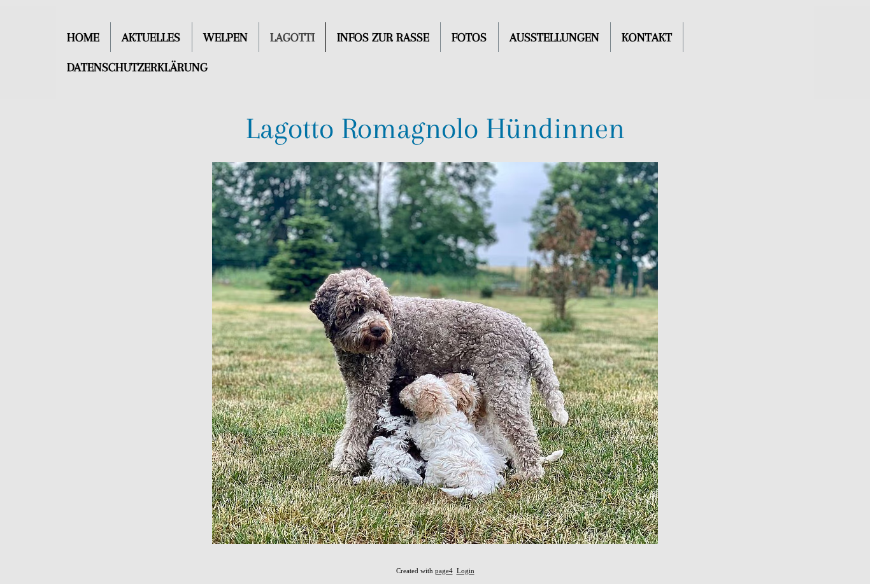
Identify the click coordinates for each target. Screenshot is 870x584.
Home (83, 38)
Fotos (469, 38)
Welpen (225, 38)
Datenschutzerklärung (137, 67)
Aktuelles (151, 38)
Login (465, 570)
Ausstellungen (554, 38)
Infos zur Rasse (383, 38)
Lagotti (292, 38)
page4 (444, 570)
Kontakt (647, 38)
